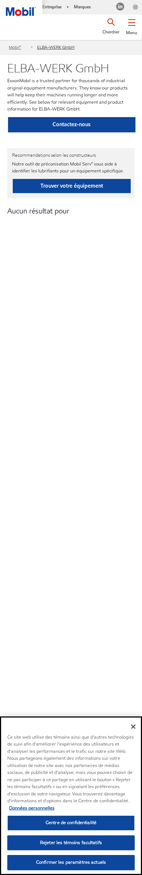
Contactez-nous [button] (71, 124)
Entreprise (52, 7)
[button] (131, 25)
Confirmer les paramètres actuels (71, 862)
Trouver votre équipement (71, 185)
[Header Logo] (21, 8)
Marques (82, 7)
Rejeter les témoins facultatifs (71, 842)
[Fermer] (133, 727)
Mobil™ (15, 47)
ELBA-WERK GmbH (56, 47)
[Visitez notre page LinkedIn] (120, 7)
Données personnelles (32, 808)
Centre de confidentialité (71, 822)
